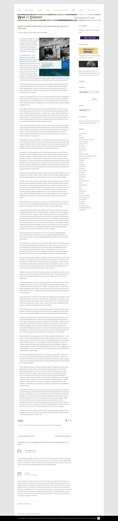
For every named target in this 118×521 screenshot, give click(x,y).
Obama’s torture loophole (63, 436)
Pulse (80, 187)
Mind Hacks (82, 172)
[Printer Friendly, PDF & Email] (20, 420)
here (98, 75)
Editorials (40, 10)
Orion (80, 183)
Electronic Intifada (83, 154)
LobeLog (81, 162)
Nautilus (81, 178)
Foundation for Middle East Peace (87, 156)
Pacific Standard (83, 185)
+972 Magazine (82, 133)
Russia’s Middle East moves (26, 436)
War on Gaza (39, 425)
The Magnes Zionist (84, 205)
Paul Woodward (57, 425)
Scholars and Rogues (84, 195)
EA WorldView (82, 150)
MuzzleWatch (82, 176)
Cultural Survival (83, 143)
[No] (116, 518)
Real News (81, 193)
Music (48, 10)
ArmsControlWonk (83, 141)
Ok (98, 518)
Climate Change (28, 10)
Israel (33, 425)
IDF (31, 425)
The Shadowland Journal (85, 207)
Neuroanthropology (84, 180)
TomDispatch (82, 209)
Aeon (80, 135)
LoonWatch (82, 164)
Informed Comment (84, 158)
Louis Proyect (82, 166)
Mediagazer (82, 168)
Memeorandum (83, 170)
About (73, 10)
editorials (84, 73)
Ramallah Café (82, 191)
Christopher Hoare (30, 450)
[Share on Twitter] (68, 420)
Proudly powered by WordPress (33, 513)
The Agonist (82, 201)
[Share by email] (71, 420)
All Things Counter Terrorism (86, 139)
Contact (81, 10)
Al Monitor (81, 137)
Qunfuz (81, 189)
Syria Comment (83, 199)
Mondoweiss (82, 174)
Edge (80, 152)
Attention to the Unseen (61, 10)
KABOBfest (81, 160)
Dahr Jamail (82, 145)
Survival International (84, 197)
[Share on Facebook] (66, 420)
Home (19, 10)
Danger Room (82, 147)
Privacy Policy (91, 10)
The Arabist (82, 203)
